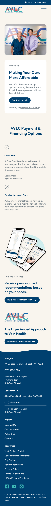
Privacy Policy (12, 469)
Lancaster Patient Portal (17, 455)
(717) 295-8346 (12, 402)
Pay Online (10, 460)
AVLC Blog (10, 433)
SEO (35, 497)
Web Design (26, 497)
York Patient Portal (14, 451)
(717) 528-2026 (12, 370)
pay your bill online (29, 107)
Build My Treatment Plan (19, 299)
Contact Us (17, 100)
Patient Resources (14, 464)
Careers (9, 438)
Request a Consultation (19, 341)
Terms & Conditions (14, 473)
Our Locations (12, 429)
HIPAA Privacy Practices (17, 478)
